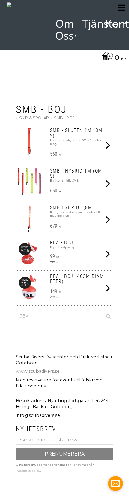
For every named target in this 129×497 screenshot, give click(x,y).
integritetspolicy (28, 471)
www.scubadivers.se (38, 371)
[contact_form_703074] (115, 483)
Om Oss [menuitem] (64, 29)
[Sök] (108, 316)
